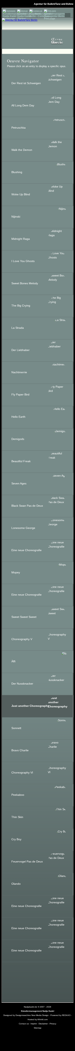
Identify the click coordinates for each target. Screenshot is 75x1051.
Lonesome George (23, 528)
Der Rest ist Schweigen (26, 83)
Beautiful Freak (21, 461)
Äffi (13, 661)
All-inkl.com (42, 1019)
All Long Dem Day (22, 105)
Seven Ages (18, 483)
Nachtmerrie (19, 372)
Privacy (53, 1024)
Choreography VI (22, 772)
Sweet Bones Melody (24, 283)
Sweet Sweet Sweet (23, 616)
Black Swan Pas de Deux (27, 505)
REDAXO (66, 1015)
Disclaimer (43, 1024)
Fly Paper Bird (20, 394)
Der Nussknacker (22, 683)
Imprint (34, 1024)
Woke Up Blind (20, 194)
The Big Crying (20, 305)
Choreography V (21, 639)
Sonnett (16, 728)
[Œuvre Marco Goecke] (37, 31)
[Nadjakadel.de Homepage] (19, 20)
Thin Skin (17, 817)
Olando (16, 883)
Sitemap (24, 11)
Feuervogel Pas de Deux (27, 861)
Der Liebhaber (20, 350)
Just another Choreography (30, 705)
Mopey (15, 572)
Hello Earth (18, 416)
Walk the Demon (21, 149)
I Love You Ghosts (23, 261)
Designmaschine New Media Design (32, 1015)
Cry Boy (16, 839)
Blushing (16, 172)
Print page (52, 11)
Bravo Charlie (20, 750)
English (67, 15)
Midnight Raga (20, 238)
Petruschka (18, 127)
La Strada (17, 327)
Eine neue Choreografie (26, 550)
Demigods (17, 439)
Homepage (10, 11)
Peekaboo (17, 794)
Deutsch (60, 15)
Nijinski (15, 216)
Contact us (37, 11)
